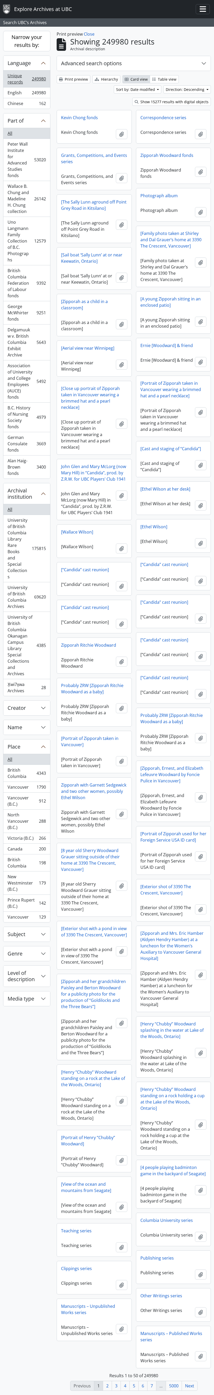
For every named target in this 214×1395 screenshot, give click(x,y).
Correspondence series (163, 117)
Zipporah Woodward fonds (166, 155)
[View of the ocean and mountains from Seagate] (86, 1187)
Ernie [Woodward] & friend (166, 345)
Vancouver (26, 788)
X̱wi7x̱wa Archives (26, 688)
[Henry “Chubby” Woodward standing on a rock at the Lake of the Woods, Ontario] (93, 1078)
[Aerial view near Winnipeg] (87, 348)
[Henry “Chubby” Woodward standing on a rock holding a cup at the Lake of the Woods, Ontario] (172, 1098)
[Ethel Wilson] (153, 527)
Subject (16, 934)
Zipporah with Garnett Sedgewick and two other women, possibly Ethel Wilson (93, 791)
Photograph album (159, 196)
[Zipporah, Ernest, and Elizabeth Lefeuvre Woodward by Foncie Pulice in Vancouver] (171, 774)
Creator (17, 707)
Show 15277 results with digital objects (174, 101)
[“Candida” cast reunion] (164, 564)
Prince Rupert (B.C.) (26, 903)
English (26, 94)
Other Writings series (161, 1296)
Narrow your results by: (26, 41)
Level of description (21, 976)
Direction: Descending (185, 89)
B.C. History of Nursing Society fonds (26, 417)
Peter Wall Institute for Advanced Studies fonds (26, 159)
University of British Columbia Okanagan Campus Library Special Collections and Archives (26, 645)
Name (15, 727)
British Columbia (26, 773)
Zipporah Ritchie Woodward (88, 645)
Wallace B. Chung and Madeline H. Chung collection (26, 198)
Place (14, 746)
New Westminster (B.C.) (26, 883)
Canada (26, 850)
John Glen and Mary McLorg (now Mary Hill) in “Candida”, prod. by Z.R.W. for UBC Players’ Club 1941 (93, 473)
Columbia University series (166, 1220)
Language (19, 63)
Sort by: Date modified (136, 89)
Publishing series (157, 1258)
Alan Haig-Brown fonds (26, 467)
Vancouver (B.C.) (26, 801)
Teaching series (76, 1231)
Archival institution (20, 493)
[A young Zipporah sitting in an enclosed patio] (170, 302)
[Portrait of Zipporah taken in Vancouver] (89, 741)
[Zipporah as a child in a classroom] (84, 305)
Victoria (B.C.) (26, 839)
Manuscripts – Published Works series (171, 1337)
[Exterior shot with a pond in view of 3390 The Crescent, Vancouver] (94, 932)
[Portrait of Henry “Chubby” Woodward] (88, 1141)
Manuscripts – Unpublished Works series (88, 1309)
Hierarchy (109, 79)
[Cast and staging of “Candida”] (170, 449)
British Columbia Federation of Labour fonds (26, 283)
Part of (16, 120)
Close (89, 34)
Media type (21, 998)
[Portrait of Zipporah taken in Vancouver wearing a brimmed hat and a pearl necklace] (170, 389)
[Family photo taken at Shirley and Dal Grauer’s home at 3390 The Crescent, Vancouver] (170, 239)
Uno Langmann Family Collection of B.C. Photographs (26, 241)
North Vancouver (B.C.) (26, 821)
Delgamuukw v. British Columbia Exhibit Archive (26, 342)
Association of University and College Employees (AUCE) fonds (26, 381)
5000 (174, 1386)
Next (189, 1386)
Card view (138, 79)
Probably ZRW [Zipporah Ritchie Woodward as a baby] (92, 689)
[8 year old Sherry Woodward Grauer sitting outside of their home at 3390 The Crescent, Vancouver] (90, 860)
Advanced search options (91, 63)
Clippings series (76, 1268)
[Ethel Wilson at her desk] (165, 489)
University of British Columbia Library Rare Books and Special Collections (26, 548)
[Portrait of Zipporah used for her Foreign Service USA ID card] (173, 837)
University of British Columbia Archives (26, 597)
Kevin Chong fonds (79, 117)
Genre (15, 953)
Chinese (26, 105)
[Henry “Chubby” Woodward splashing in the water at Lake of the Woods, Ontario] (172, 1030)
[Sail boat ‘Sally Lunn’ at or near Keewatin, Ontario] (91, 258)
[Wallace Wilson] (77, 532)
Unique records (26, 79)
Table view (166, 79)
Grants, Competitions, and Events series (94, 158)
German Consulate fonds (26, 444)
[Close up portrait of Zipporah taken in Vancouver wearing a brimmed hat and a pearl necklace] (90, 398)
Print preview (76, 79)
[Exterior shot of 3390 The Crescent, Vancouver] (165, 890)
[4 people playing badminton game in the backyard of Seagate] (173, 1171)
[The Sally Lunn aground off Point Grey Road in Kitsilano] (94, 205)
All (10, 133)
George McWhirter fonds (26, 313)
